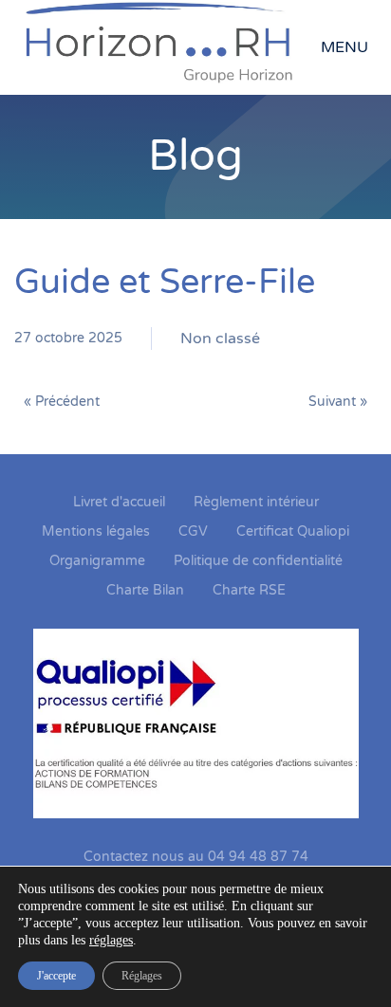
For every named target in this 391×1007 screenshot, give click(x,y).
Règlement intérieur (256, 502)
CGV (193, 531)
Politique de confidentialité (258, 561)
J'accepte (56, 975)
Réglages (141, 975)
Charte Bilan (145, 590)
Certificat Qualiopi (292, 531)
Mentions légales (96, 531)
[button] (349, 47)
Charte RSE (249, 590)
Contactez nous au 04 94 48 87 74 (196, 857)
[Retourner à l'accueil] (167, 47)
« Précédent (62, 402)
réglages (111, 940)
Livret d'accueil (119, 502)
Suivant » (337, 402)
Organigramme (97, 561)
